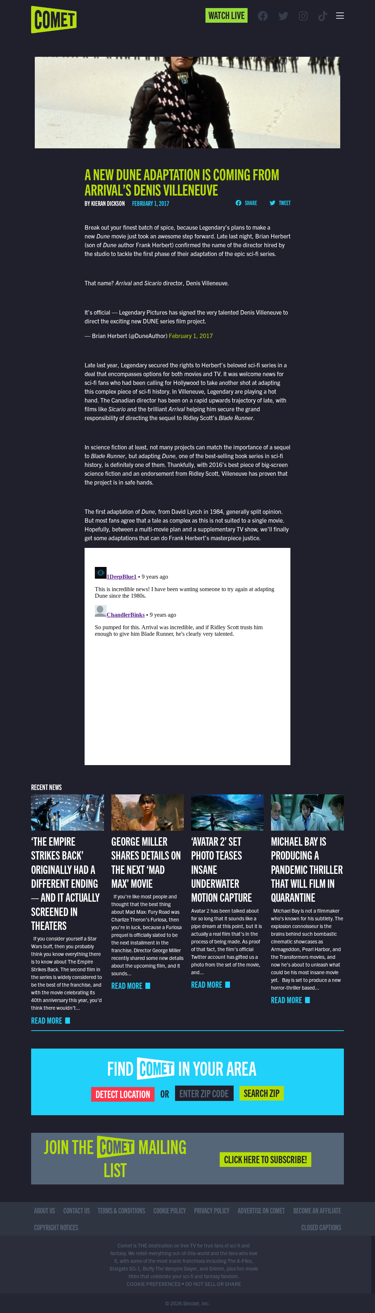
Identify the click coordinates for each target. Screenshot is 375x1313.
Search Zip (261, 1092)
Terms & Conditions (121, 1210)
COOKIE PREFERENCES (154, 1283)
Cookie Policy (169, 1210)
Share (250, 202)
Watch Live (226, 14)
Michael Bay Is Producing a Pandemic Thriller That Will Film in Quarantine (307, 868)
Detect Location (123, 1093)
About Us (44, 1210)
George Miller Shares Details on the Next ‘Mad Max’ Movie (146, 861)
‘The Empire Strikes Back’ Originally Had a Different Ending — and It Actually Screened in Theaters (65, 882)
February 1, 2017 (191, 335)
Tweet (284, 202)
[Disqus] (187, 655)
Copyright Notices (56, 1227)
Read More (46, 1020)
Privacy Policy (212, 1210)
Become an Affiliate (317, 1210)
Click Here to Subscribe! (265, 1158)
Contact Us (76, 1210)
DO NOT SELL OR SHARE (213, 1283)
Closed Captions (321, 1227)
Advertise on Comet (261, 1210)
